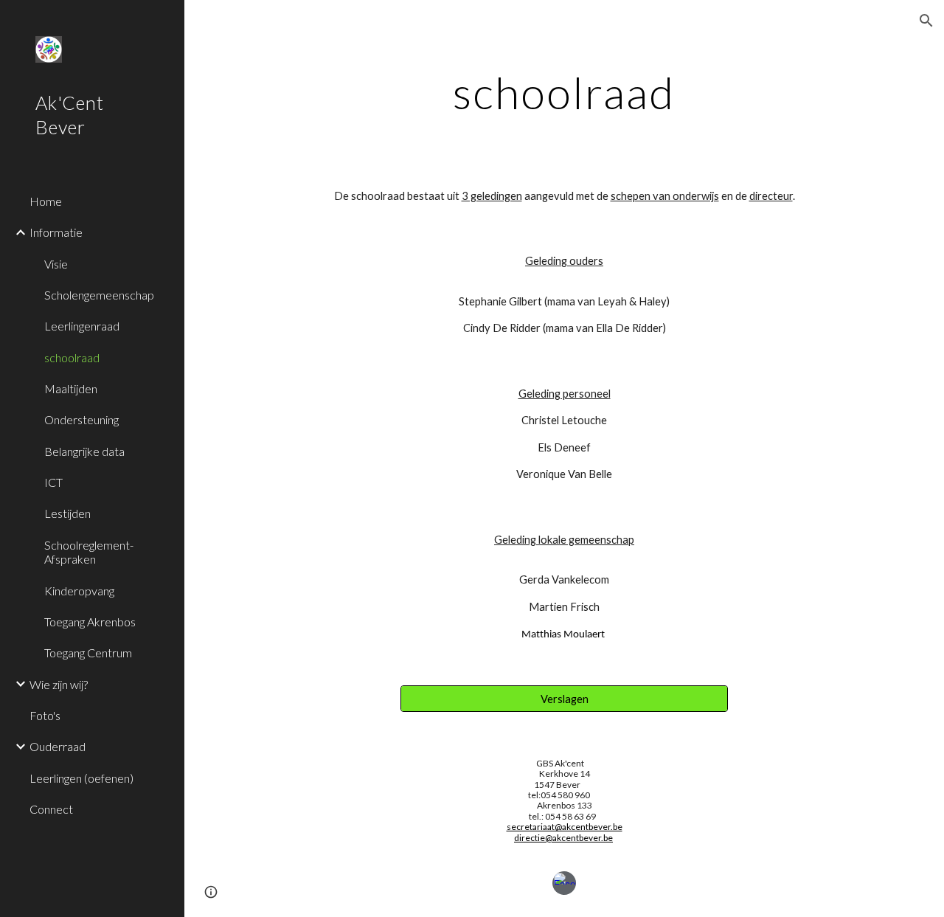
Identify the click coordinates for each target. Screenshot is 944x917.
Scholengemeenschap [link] (99, 295)
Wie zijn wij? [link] (59, 684)
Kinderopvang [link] (79, 591)
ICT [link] (53, 482)
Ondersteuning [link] (81, 419)
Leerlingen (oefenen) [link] (81, 778)
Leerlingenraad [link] (81, 326)
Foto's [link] (45, 715)
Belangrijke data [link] (84, 451)
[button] (926, 20)
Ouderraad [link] (58, 746)
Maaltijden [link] (70, 388)
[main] (564, 92)
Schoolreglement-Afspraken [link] (88, 552)
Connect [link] (51, 809)
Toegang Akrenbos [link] (90, 622)
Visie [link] (56, 264)
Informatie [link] (56, 232)
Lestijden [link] (67, 513)
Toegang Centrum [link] (88, 653)
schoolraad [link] (72, 357)
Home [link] (46, 201)
